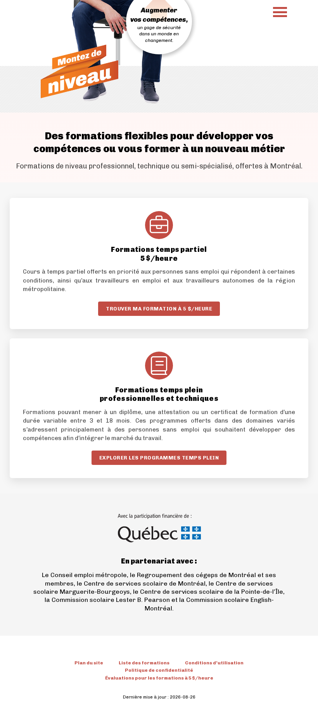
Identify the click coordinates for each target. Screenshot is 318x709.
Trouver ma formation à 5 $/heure (159, 309)
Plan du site (88, 663)
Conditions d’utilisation (214, 663)
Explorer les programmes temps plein (159, 458)
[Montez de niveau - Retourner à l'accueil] (79, 71)
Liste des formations (144, 663)
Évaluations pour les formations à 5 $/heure (159, 678)
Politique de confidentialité (159, 670)
